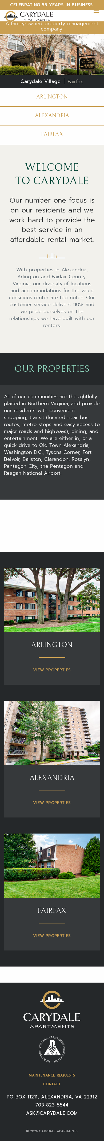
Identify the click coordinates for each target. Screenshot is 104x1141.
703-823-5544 (52, 1104)
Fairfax (52, 134)
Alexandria (52, 116)
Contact (52, 1084)
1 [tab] (46, 70)
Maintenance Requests (52, 1075)
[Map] (52, 526)
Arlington (52, 97)
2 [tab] (52, 70)
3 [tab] (57, 70)
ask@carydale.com (52, 1113)
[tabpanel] (52, 61)
